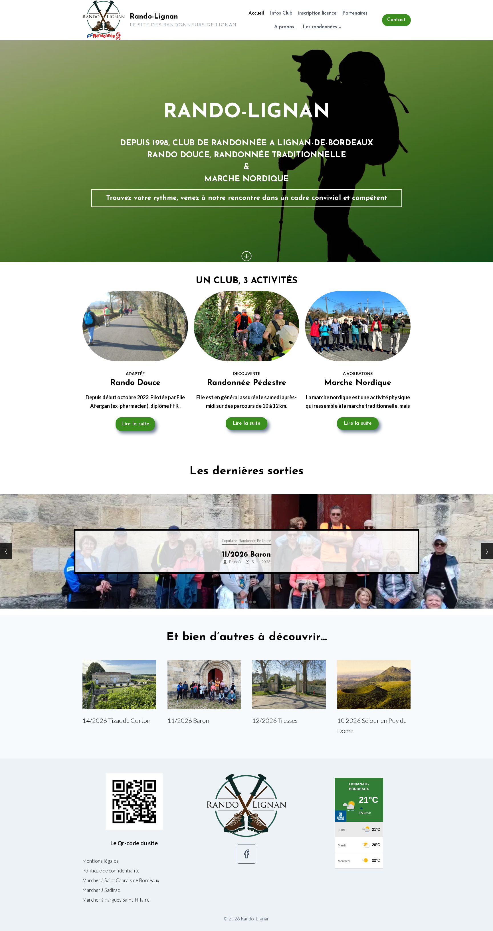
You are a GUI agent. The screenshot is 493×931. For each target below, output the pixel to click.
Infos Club (281, 13)
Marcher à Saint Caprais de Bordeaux (120, 880)
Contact (396, 20)
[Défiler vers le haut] (480, 924)
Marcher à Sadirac (101, 890)
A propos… (285, 27)
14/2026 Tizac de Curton (116, 720)
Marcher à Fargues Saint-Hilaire (115, 900)
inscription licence (317, 13)
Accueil (256, 13)
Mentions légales (100, 861)
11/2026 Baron (188, 720)
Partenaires (354, 13)
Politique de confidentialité (111, 871)
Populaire (266, 540)
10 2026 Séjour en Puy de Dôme (372, 725)
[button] (238, 602)
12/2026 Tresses (284, 555)
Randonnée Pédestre (292, 540)
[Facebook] (246, 854)
